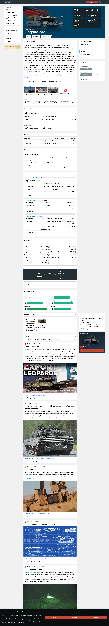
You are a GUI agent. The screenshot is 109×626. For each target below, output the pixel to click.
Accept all (75, 617)
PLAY (92, 2)
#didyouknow (50, 458)
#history (33, 458)
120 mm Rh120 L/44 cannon (34, 177)
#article (26, 558)
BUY (92, 350)
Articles (62, 81)
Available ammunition (33, 196)
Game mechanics (29, 513)
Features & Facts (53, 81)
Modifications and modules (42, 513)
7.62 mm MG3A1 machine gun (34, 200)
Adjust (96, 617)
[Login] (103, 2)
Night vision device (68, 168)
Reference (86, 74)
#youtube (32, 395)
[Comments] (30, 398)
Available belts (31, 211)
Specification (31, 81)
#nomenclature (34, 558)
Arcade (98, 69)
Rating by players (41, 81)
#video (26, 395)
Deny (54, 617)
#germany (27, 458)
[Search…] (100, 2)
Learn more (20, 622)
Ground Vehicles (40, 395)
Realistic (86, 69)
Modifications (30, 285)
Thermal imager (32, 168)
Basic (97, 74)
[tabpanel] (50, 206)
